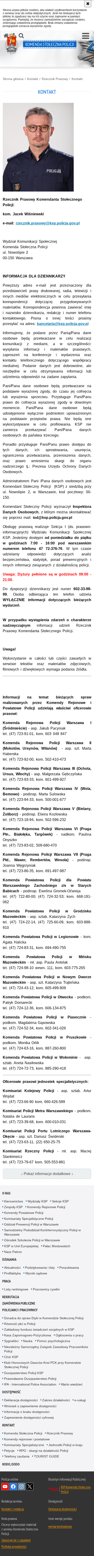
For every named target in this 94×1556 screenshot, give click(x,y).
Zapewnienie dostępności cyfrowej (29, 1417)
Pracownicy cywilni (46, 1289)
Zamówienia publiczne (18, 1303)
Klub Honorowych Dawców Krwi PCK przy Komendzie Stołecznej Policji (42, 1365)
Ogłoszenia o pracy (70, 1335)
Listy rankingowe (16, 1289)
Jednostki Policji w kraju (66, 1445)
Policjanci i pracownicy (20, 1310)
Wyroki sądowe (36, 1273)
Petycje (9, 1450)
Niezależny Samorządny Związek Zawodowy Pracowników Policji (46, 1349)
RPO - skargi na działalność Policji (43, 1450)
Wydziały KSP (37, 1201)
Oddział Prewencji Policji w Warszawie (31, 1224)
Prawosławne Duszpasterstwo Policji (30, 1378)
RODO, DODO (11, 1464)
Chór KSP (11, 1357)
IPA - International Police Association (30, 1384)
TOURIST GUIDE (46, 1456)
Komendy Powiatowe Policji (23, 1213)
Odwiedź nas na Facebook (13, 1486)
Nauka (27, 1341)
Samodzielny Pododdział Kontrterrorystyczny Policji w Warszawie (42, 1232)
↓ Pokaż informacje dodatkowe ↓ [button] (47, 1174)
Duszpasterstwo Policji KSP (23, 1373)
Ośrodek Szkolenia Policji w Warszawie (32, 1240)
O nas (6, 1193)
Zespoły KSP (13, 1207)
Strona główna (13, 79)
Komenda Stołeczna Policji (23, 1433)
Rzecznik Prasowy (55, 79)
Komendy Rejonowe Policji (46, 1207)
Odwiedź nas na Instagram (21, 1486)
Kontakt (32, 79)
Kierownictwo (13, 1201)
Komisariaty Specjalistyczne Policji (28, 1218)
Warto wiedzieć (72, 1384)
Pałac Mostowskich (56, 1246)
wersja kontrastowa (60, 1526)
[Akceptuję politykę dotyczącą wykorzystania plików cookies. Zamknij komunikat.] (87, 3)
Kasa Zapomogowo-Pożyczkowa (27, 1335)
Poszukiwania (69, 1267)
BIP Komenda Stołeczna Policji (75, 1489)
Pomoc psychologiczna (53, 1341)
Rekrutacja (10, 1297)
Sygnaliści (11, 1341)
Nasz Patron (13, 1252)
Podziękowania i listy (40, 1267)
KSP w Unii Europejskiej (21, 1246)
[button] (85, 36)
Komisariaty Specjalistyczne (24, 1445)
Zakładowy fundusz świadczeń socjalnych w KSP (39, 1329)
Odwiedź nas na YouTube (5, 1486)
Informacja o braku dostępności (27, 1412)
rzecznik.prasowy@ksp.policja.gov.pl (48, 223)
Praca (6, 1281)
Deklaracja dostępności (21, 1400)
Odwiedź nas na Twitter (29, 1486)
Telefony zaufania (16, 1456)
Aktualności (12, 1267)
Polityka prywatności (13, 1546)
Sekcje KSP (60, 1201)
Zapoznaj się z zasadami (16, 1540)
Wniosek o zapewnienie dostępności (30, 1406)
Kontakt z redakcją (12, 1509)
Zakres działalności (56, 1400)
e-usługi (80, 1400)
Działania (9, 1259)
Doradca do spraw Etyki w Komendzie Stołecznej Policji (44, 1318)
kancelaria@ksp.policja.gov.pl (63, 324)
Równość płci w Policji (19, 1324)
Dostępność (11, 1392)
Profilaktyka (12, 1273)
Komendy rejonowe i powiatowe (27, 1439)
